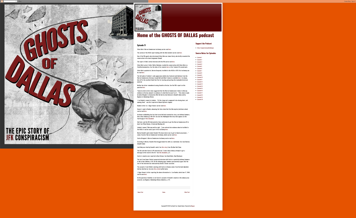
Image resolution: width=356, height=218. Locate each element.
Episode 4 (199, 64)
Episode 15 (199, 88)
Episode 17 (199, 93)
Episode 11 (199, 79)
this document (150, 118)
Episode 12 (199, 82)
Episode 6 (199, 68)
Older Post (187, 192)
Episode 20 (200, 99)
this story (164, 147)
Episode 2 (199, 60)
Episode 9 (199, 75)
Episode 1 (199, 57)
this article (157, 169)
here (169, 49)
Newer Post (140, 192)
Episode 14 (199, 86)
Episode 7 (199, 71)
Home (163, 192)
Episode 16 (199, 90)
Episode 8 (199, 73)
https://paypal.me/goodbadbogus (205, 48)
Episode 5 (199, 66)
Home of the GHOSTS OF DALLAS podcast (175, 34)
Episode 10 (199, 77)
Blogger (193, 206)
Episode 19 (199, 97)
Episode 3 (199, 62)
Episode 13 (199, 84)
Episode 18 (199, 95)
